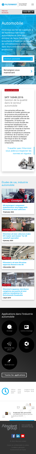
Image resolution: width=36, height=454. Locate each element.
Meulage (9, 331)
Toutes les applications (14, 375)
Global (25, 12)
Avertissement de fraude (18, 450)
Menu (32, 4)
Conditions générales (18, 447)
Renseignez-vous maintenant (12, 71)
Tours (26, 348)
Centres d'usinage (26, 331)
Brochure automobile (12, 59)
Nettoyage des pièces (9, 349)
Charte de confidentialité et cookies (18, 445)
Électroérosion (9, 365)
